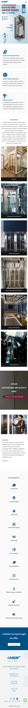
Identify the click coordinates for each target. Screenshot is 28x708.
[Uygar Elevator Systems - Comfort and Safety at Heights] (9, 2)
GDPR (14, 691)
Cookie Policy (14, 683)
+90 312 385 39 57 (14, 676)
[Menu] (26, 2)
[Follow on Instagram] (14, 699)
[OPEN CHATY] (25, 701)
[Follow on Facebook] (11, 699)
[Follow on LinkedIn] (17, 699)
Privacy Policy (14, 681)
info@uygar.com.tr (14, 674)
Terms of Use (14, 689)
